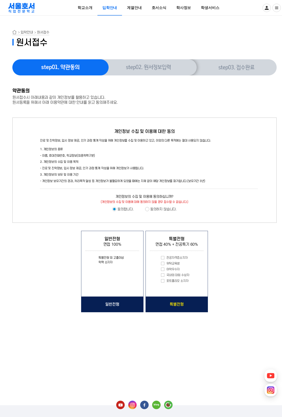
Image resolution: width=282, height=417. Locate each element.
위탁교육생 (173, 263)
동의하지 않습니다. (163, 209)
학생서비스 (210, 8)
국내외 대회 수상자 (177, 275)
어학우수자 (173, 269)
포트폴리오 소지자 (177, 281)
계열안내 (134, 8)
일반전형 (112, 304)
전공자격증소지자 (177, 258)
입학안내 (109, 8)
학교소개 (85, 8)
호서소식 (159, 8)
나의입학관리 (267, 8)
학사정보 (183, 8)
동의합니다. (125, 209)
